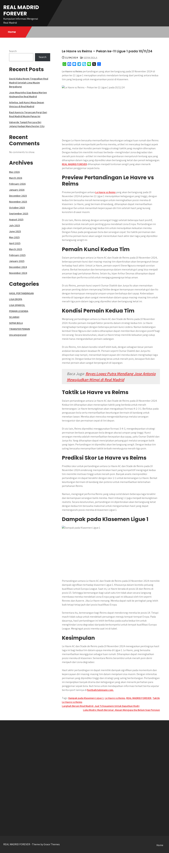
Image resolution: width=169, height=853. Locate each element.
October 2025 (17, 207)
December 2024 (18, 267)
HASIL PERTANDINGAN (21, 293)
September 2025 (18, 213)
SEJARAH (14, 317)
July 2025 (14, 225)
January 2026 (16, 189)
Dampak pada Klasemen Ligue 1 (86, 698)
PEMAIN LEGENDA (18, 311)
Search (13, 51)
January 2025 (16, 261)
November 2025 (18, 201)
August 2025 (16, 219)
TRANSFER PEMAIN (19, 329)
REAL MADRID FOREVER (21, 10)
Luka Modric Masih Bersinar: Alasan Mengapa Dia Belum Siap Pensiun (121, 710)
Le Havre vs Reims (105, 192)
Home (12, 32)
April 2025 (14, 243)
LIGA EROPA (15, 299)
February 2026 (17, 184)
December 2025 (18, 195)
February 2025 (17, 255)
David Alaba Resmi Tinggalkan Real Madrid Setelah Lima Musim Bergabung (28, 82)
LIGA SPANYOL (17, 305)
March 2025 (15, 249)
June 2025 (15, 231)
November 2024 (18, 273)
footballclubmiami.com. (100, 690)
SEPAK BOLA (90, 57)
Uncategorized (17, 335)
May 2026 (14, 172)
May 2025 (14, 237)
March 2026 (15, 178)
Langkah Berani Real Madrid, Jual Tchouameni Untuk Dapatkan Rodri (100, 706)
